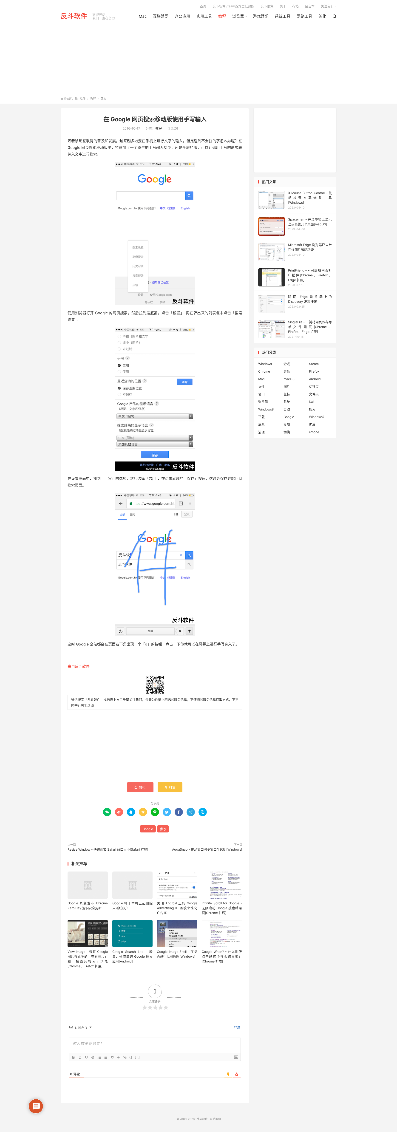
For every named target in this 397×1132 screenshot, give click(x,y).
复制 (287, 424)
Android (315, 379)
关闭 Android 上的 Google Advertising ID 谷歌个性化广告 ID (177, 908)
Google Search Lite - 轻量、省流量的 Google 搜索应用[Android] (132, 956)
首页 (203, 6)
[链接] (125, 1057)
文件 (261, 386)
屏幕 (261, 424)
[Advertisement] (198, 62)
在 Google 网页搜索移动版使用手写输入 (155, 119)
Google (147, 829)
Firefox (314, 371)
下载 (261, 417)
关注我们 (327, 6)
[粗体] (73, 1057)
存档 (295, 6)
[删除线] (93, 1057)
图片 (287, 386)
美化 (322, 16)
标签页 (314, 386)
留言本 (310, 6)
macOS (289, 379)
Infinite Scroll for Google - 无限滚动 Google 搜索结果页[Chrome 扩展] (222, 908)
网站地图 (215, 1119)
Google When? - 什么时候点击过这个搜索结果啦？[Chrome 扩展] (222, 956)
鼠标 (287, 394)
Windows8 (266, 409)
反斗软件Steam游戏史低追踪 (233, 6)
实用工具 (204, 16)
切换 (287, 432)
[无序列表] (105, 1057)
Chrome (264, 371)
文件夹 (314, 394)
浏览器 (238, 16)
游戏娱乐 (261, 16)
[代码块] (118, 1057)
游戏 (287, 364)
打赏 (170, 787)
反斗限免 (267, 6)
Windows (265, 364)
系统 (287, 402)
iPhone (314, 432)
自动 (287, 409)
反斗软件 (74, 16)
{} (131, 1057)
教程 (222, 16)
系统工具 (282, 16)
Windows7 (316, 417)
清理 (261, 432)
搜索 (312, 409)
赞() (140, 787)
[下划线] (86, 1057)
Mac (143, 16)
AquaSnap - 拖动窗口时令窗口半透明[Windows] (207, 849)
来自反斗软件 (79, 666)
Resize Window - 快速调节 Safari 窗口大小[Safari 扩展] (108, 849)
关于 (283, 6)
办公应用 (182, 16)
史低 (287, 371)
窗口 (261, 394)
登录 (236, 1027)
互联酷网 (160, 16)
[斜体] (80, 1057)
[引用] (112, 1057)
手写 (163, 829)
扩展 (312, 424)
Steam (314, 364)
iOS (311, 402)
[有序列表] (99, 1057)
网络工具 (304, 16)
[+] (137, 1057)
